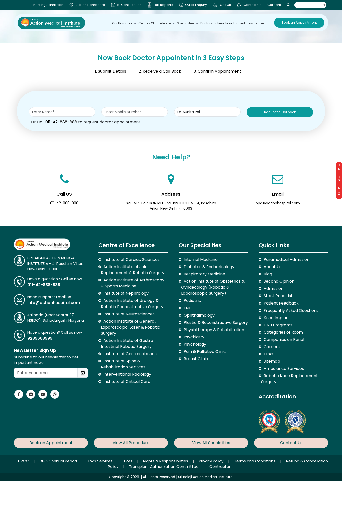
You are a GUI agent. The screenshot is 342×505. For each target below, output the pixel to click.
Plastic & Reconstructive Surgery (216, 322)
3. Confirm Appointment (217, 71)
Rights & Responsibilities (166, 461)
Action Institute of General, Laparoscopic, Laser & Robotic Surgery (130, 327)
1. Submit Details (110, 71)
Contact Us (252, 4)
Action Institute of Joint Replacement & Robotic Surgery (132, 270)
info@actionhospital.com (53, 303)
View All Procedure (131, 443)
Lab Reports (163, 4)
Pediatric (192, 301)
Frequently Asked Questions (291, 310)
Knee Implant (277, 318)
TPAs (268, 354)
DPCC (24, 461)
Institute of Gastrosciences (130, 354)
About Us (272, 267)
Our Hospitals (122, 23)
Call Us (225, 4)
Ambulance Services (284, 368)
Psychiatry (194, 337)
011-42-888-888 (61, 122)
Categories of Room (283, 332)
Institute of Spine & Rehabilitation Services (123, 364)
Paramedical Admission (286, 259)
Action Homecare (90, 4)
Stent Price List (278, 296)
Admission (273, 288)
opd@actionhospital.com (278, 203)
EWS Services (101, 461)
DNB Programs (278, 325)
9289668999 (39, 338)
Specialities (185, 23)
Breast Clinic (196, 359)
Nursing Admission (48, 4)
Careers (274, 4)
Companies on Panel (284, 339)
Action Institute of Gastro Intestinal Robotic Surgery (127, 343)
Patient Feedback (281, 303)
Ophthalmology (199, 315)
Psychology (195, 344)
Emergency (339, 180)
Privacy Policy (211, 461)
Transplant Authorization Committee (164, 466)
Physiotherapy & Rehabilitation (214, 330)
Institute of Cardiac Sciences (131, 259)
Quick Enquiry (196, 4)
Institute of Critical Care (126, 381)
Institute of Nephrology (126, 293)
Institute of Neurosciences (129, 314)
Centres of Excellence (154, 23)
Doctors (206, 23)
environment (257, 23)
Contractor (219, 466)
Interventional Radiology (127, 374)
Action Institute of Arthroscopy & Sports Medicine (132, 283)
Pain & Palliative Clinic (205, 351)
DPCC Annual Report (59, 461)
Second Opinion (279, 281)
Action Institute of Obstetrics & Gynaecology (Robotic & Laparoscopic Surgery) (213, 287)
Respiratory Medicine (204, 274)
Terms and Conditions (255, 461)
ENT (187, 308)
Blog (268, 274)
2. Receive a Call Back (160, 71)
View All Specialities (211, 443)
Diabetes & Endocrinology (209, 267)
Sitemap (272, 361)
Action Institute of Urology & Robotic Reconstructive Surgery (132, 304)
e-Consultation (129, 4)
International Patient (230, 23)
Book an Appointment (299, 22)
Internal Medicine (201, 259)
